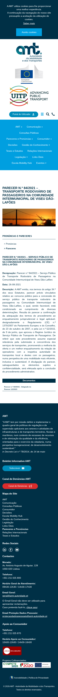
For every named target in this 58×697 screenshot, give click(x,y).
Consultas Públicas (29, 133)
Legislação (20, 157)
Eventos (40, 163)
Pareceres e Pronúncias (18, 139)
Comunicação (34, 126)
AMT (17, 126)
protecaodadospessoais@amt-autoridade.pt (24, 616)
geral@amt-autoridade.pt (15, 595)
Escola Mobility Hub (22, 163)
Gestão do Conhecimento (35, 145)
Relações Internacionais (39, 151)
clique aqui (31, 607)
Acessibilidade (20, 678)
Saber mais (29, 23)
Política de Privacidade (39, 678)
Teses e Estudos (14, 151)
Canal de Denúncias (18, 486)
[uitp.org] (29, 95)
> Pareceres (10, 248)
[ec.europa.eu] (29, 74)
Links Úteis (37, 157)
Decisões (12, 145)
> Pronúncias (10, 244)
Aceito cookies (29, 32)
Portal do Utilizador (21, 114)
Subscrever (14, 468)
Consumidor (43, 139)
